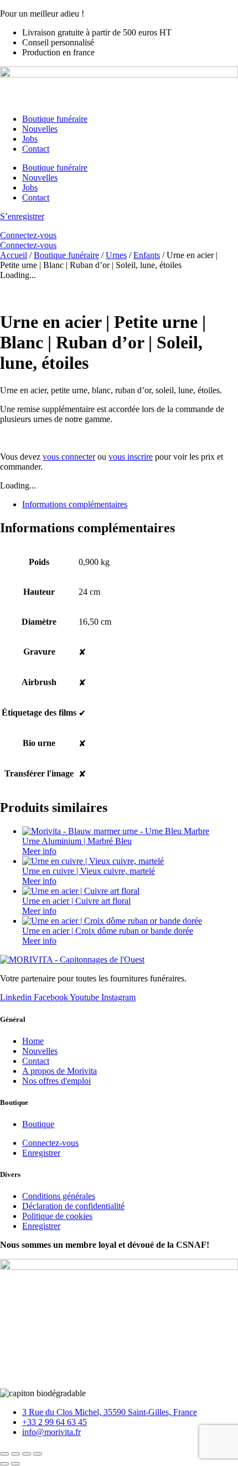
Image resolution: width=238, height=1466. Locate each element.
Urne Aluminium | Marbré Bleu (77, 841)
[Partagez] (26, 1453)
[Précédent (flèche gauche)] (4, 1463)
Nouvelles (40, 128)
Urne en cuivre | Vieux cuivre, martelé (88, 871)
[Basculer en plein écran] (15, 1453)
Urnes (116, 255)
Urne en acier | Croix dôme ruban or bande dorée (107, 930)
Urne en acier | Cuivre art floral (76, 901)
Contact (35, 148)
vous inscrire (130, 456)
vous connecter (69, 456)
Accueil (13, 255)
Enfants (146, 255)
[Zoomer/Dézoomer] (4, 1453)
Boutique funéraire (54, 119)
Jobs (30, 138)
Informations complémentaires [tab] (74, 504)
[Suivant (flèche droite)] (15, 1463)
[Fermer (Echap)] (37, 1453)
